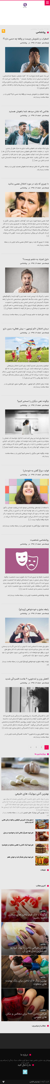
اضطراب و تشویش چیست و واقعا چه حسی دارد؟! (27, 94)
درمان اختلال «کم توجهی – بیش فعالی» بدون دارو (28, 384)
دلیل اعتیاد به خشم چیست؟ (35, 314)
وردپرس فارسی (34, 1081)
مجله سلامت (44, 97)
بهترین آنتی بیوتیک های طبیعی (33, 812)
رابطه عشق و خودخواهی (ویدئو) (33, 661)
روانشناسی (23, 43)
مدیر (43, 43)
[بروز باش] (25, 3)
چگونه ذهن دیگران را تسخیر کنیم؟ (32, 453)
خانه (47, 29)
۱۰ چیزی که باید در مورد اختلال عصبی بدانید (29, 242)
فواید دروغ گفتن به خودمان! (35, 525)
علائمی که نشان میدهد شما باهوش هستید (30, 166)
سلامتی (41, 29)
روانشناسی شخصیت (37, 595)
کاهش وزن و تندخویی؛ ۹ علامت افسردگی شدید (28, 734)
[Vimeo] (25, 1072)
